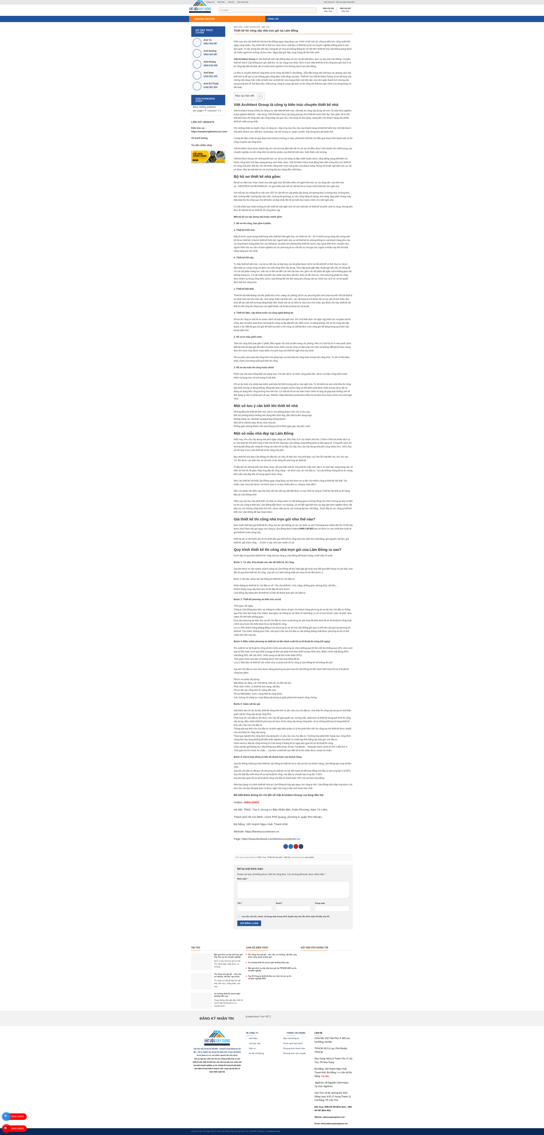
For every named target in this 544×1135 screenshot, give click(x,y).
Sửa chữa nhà (242, 2)
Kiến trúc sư (198, 128)
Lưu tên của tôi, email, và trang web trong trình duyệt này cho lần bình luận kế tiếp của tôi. (286, 916)
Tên (239, 903)
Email (279, 903)
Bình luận (242, 879)
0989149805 (17, 1116)
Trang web (320, 903)
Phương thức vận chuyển (294, 1053)
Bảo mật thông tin (291, 1038)
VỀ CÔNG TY (252, 1033)
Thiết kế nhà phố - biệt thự (257, 27)
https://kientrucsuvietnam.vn (262, 831)
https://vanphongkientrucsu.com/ (209, 131)
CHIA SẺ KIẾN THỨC (257, 947)
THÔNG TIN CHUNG (296, 1033)
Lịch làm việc (255, 1043)
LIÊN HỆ (318, 1033)
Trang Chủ (273, 19)
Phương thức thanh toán (294, 1048)
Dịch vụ (252, 1048)
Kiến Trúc (238, 27)
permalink (309, 857)
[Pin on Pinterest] (296, 846)
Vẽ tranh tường (199, 138)
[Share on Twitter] (290, 846)
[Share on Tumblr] (301, 846)
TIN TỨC (195, 947)
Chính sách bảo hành (292, 1043)
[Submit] (314, 10)
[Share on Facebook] (285, 846)
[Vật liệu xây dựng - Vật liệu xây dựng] (200, 6)
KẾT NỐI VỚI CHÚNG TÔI (314, 947)
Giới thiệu (221, 2)
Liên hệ (231, 2)
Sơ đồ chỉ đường (256, 1053)
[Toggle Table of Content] (259, 96)
